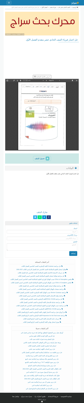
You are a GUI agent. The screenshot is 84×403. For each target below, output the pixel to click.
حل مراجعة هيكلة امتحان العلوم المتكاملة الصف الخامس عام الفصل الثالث (41, 286)
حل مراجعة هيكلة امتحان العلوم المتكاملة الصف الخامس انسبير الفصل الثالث (41, 276)
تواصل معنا (15, 396)
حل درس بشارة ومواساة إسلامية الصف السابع (42, 365)
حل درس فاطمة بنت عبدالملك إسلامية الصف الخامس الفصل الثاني (42, 352)
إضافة (73, 253)
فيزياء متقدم (53, 7)
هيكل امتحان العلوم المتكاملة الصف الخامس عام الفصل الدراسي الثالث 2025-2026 (41, 269)
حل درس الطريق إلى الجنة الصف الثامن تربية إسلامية (42, 356)
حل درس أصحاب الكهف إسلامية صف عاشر (42, 349)
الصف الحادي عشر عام (64, 7)
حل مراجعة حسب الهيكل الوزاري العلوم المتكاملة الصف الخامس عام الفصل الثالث (41, 305)
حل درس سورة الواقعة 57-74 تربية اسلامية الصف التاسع (42, 362)
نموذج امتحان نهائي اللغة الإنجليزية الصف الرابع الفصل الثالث (41, 322)
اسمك (75, 228)
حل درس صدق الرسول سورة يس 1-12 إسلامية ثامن (42, 372)
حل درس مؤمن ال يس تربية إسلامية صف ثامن (42, 382)
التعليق (75, 242)
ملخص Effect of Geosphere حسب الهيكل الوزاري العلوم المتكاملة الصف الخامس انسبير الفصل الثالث (41, 282)
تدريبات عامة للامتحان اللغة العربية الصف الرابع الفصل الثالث (41, 319)
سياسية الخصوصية (66, 396)
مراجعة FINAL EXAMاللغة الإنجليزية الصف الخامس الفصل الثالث (41, 309)
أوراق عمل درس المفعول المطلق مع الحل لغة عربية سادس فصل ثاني (42, 333)
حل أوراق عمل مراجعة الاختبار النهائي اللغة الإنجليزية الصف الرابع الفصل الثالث (41, 312)
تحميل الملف (40, 158)
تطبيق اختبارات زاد (40, 396)
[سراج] (75, 2)
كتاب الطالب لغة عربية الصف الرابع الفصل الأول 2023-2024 (42, 379)
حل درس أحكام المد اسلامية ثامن (42, 385)
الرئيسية (74, 7)
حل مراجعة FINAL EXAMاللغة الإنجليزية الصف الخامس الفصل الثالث (41, 299)
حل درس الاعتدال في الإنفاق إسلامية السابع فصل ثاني (42, 388)
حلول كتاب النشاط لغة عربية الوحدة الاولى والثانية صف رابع (42, 375)
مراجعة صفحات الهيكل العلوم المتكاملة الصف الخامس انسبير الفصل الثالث (41, 289)
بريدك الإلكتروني (72, 235)
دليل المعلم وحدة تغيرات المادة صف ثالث (42, 339)
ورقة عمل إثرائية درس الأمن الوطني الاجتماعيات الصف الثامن (42, 342)
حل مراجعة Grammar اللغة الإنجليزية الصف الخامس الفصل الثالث (41, 266)
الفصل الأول (44, 7)
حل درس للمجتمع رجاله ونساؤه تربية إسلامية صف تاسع (42, 359)
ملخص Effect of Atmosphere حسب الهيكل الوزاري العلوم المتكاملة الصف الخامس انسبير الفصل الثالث (41, 279)
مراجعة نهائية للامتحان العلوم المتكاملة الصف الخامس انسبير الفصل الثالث (41, 296)
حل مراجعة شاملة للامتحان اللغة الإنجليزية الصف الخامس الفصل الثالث (41, 302)
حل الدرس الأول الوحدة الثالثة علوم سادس (42, 336)
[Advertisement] (42, 58)
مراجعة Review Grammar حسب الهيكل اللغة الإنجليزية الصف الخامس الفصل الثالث (41, 292)
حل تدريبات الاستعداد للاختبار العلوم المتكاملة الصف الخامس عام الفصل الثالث (41, 273)
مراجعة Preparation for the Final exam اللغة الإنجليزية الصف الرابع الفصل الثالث (41, 315)
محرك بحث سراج (26, 396)
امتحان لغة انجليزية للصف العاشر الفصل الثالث (42, 346)
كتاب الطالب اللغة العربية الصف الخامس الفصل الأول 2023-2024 (42, 369)
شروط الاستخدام (53, 396)
